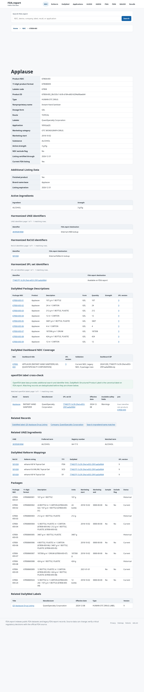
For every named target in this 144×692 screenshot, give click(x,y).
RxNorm (54, 4)
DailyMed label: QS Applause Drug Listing (29, 424)
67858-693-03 (18, 310)
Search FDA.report (20, 14)
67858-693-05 (18, 321)
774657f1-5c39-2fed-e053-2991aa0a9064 (29, 280)
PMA (106, 4)
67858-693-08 (18, 336)
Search (126, 18)
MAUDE (123, 4)
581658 (15, 256)
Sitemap (120, 623)
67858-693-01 (18, 300)
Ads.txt (135, 623)
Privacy (113, 623)
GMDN (98, 4)
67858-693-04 (18, 316)
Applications (78, 4)
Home (15, 28)
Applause (16, 404)
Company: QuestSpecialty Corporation (67, 424)
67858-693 (121, 410)
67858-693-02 (18, 305)
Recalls (132, 4)
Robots (128, 623)
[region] (72, 205)
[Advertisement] (72, 50)
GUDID (89, 4)
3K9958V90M (18, 232)
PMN (114, 4)
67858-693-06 (18, 326)
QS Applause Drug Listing (23, 605)
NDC (46, 4)
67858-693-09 (18, 341)
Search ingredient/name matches (101, 424)
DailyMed (65, 4)
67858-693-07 (18, 331)
